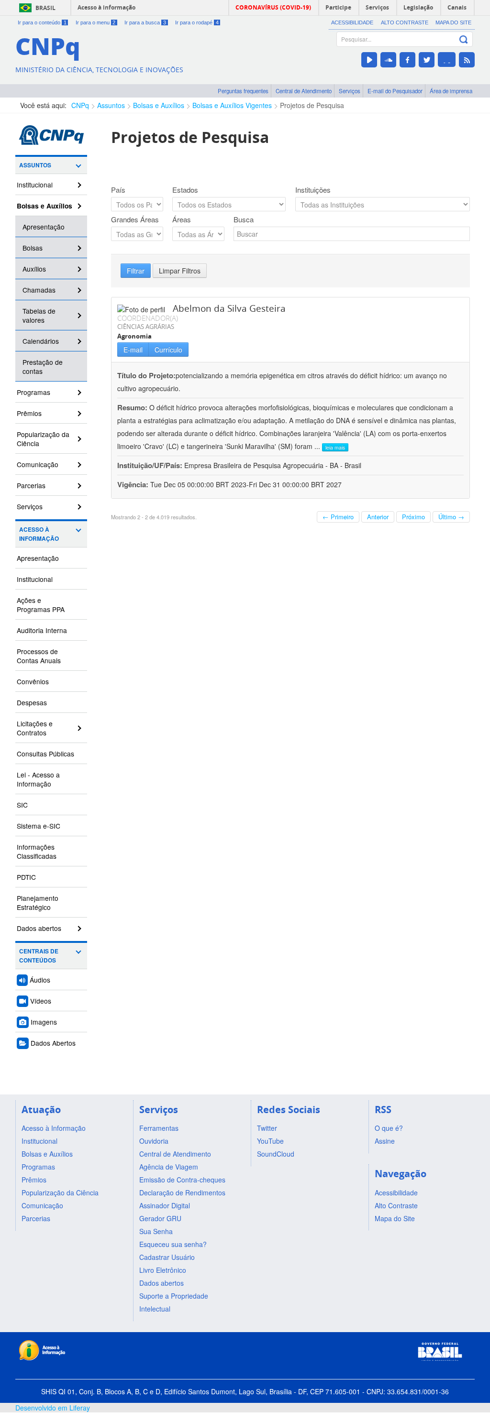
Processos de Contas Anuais (39, 655)
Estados (185, 190)
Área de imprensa (451, 91)
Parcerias (31, 485)
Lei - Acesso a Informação (38, 779)
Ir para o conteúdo (42, 22)
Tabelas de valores (39, 315)
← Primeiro (338, 516)
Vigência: (133, 484)
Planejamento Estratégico (37, 902)
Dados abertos (39, 928)
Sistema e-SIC (38, 826)
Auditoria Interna (42, 630)
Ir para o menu (96, 22)
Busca (244, 219)
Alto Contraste (404, 22)
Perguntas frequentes (243, 91)
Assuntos (111, 105)
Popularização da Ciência (43, 438)
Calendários (40, 341)
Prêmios (29, 413)
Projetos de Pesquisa (312, 105)
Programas (33, 392)
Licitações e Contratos (35, 728)
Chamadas (39, 290)
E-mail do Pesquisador (395, 91)
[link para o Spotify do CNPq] (447, 59)
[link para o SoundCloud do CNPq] (388, 59)
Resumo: (132, 407)
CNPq (80, 105)
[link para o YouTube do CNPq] (369, 59)
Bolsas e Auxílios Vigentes (232, 105)
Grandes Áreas (135, 219)
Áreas (181, 219)
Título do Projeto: (146, 375)
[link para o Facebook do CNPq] (407, 59)
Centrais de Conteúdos (38, 955)
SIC (22, 804)
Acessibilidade (352, 22)
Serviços (349, 91)
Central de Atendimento (304, 91)
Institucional (35, 184)
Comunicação (37, 464)
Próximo (413, 516)
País (118, 190)
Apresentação (43, 226)
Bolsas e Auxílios (158, 105)
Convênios (33, 681)
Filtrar (136, 270)
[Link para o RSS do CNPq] (467, 59)
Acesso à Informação (39, 534)
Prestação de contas (42, 366)
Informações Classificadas (36, 851)
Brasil (45, 8)
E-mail (133, 349)
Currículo (168, 349)
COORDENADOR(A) (147, 318)
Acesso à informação (106, 7)
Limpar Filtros (179, 270)
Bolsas (32, 247)
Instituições (313, 190)
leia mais (335, 447)
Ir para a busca (145, 22)
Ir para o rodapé (197, 22)
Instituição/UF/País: (150, 465)
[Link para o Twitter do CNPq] (426, 59)
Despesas (32, 702)
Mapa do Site (453, 22)
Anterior (378, 516)
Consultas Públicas (45, 753)
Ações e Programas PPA (41, 604)
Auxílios (34, 268)
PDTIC (26, 877)
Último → (451, 516)
